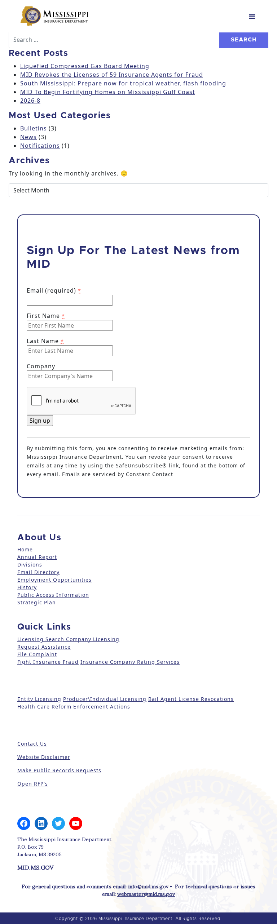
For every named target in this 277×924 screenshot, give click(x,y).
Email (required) (54, 290)
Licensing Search (40, 639)
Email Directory (38, 572)
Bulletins (33, 128)
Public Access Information (53, 594)
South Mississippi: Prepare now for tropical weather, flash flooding (123, 83)
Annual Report (37, 557)
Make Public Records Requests (59, 770)
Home (25, 549)
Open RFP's (32, 783)
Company (41, 366)
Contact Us (32, 743)
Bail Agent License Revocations (191, 699)
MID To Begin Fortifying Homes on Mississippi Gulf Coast (107, 92)
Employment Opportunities (54, 579)
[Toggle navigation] (252, 16)
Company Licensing (91, 639)
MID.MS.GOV (35, 867)
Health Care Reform (44, 706)
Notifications (40, 146)
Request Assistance (44, 646)
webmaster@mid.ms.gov (146, 894)
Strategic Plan (36, 602)
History (27, 587)
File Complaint (37, 654)
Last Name (45, 341)
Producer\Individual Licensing (104, 699)
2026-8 (30, 101)
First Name (46, 316)
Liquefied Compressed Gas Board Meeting (84, 66)
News (28, 137)
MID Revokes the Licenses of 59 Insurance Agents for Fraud (111, 75)
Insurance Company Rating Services (130, 661)
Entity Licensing (39, 699)
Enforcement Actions (101, 706)
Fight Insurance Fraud (48, 661)
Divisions (29, 564)
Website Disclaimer (43, 757)
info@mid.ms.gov (148, 886)
